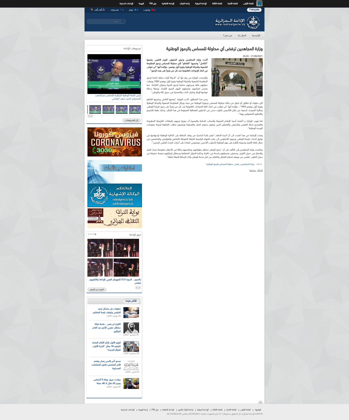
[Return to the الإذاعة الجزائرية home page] (237, 16)
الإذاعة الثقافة (168, 410)
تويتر (131, 10)
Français (254, 9)
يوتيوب (146, 10)
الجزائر (260, 170)
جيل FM (152, 3)
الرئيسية (260, 3)
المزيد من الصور (97, 289)
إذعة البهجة (143, 410)
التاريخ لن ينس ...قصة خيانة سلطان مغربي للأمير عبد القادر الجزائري (106, 328)
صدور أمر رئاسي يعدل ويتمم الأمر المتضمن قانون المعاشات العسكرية (106, 365)
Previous (88, 116)
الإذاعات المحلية (126, 3)
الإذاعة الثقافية (168, 3)
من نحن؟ (227, 35)
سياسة (253, 170)
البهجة (141, 3)
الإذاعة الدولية (201, 3)
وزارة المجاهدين (247, 164)
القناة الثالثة (217, 3)
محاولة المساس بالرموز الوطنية (219, 164)
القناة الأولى (248, 3)
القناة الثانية (233, 3)
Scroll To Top (260, 402)
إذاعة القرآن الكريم (185, 410)
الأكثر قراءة (131, 301)
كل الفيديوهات (131, 120)
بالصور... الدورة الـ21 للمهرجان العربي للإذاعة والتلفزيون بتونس (115, 281)
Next (92, 116)
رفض (236, 164)
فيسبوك (115, 10)
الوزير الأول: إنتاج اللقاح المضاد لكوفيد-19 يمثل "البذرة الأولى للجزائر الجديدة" (106, 346)
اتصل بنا (242, 35)
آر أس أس (99, 9)
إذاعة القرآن (185, 3)
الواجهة (258, 410)
